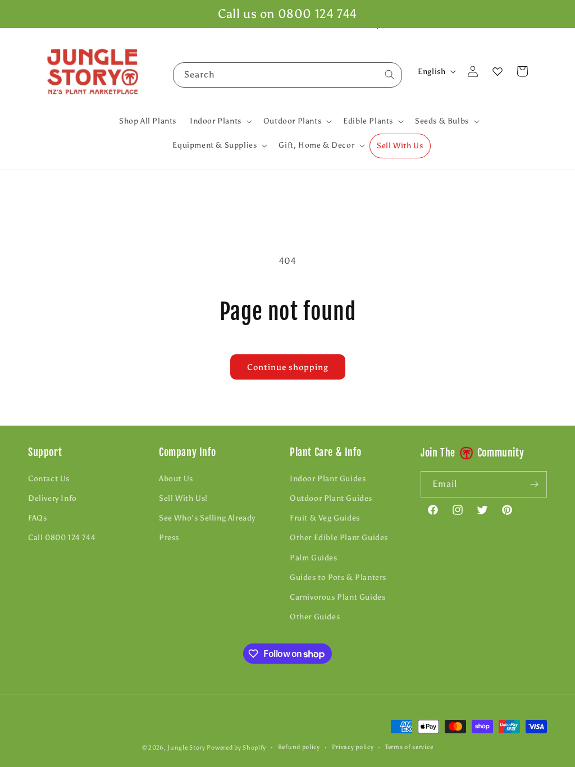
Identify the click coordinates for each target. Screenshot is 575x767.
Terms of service (409, 747)
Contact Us (49, 478)
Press (169, 537)
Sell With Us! (183, 498)
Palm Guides (313, 558)
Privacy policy (353, 747)
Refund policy (299, 747)
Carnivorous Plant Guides (337, 597)
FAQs (37, 518)
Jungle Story (187, 747)
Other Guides (315, 617)
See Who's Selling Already (207, 518)
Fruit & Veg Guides (325, 518)
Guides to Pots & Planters (338, 577)
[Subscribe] (534, 484)
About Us (176, 478)
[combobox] (287, 75)
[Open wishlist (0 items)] (497, 71)
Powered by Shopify (236, 747)
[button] (220, 121)
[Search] (389, 74)
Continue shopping (287, 367)
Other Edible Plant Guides (339, 537)
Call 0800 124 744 (61, 537)
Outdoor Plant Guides (331, 498)
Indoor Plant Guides (328, 478)
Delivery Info (52, 498)
